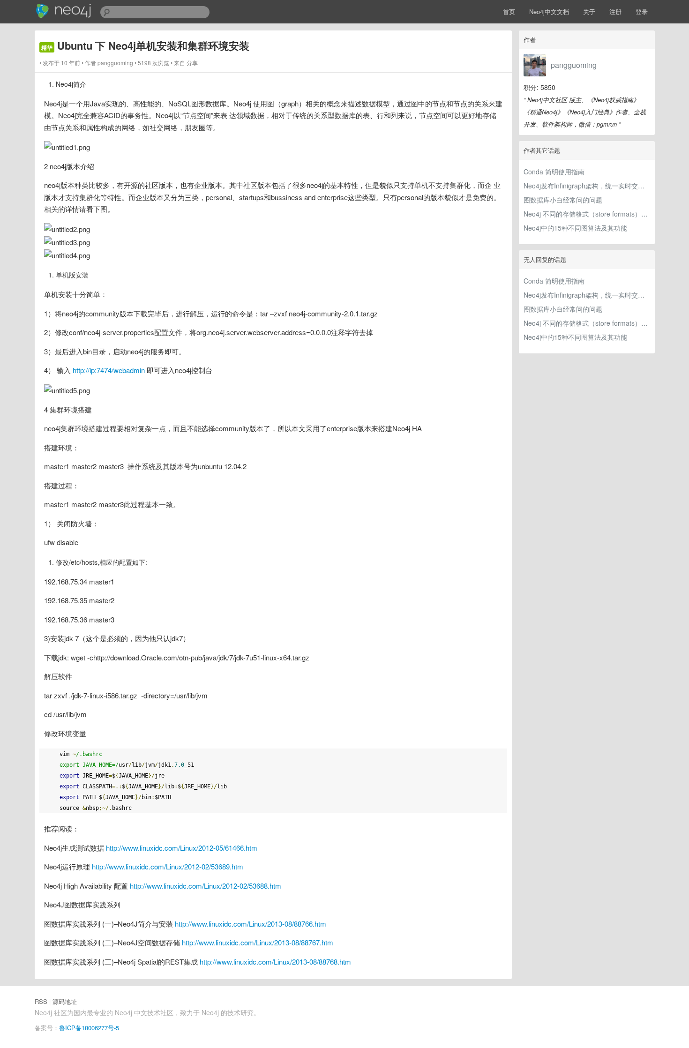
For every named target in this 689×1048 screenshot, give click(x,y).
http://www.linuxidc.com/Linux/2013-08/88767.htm (257, 942)
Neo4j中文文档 (549, 11)
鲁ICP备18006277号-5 (89, 1027)
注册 (615, 11)
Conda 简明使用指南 (554, 171)
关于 (589, 11)
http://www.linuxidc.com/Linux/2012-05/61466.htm (181, 848)
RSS (41, 1001)
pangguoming (574, 65)
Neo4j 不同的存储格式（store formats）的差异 (587, 213)
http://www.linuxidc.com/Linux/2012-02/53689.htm (167, 866)
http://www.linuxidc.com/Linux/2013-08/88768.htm (275, 961)
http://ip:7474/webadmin (109, 370)
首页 (509, 11)
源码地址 (64, 1001)
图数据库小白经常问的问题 (563, 199)
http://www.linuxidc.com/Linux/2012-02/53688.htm (205, 886)
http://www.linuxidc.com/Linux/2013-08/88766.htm (250, 923)
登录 (642, 11)
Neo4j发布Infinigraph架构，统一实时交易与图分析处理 (587, 185)
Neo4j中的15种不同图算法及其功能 (575, 227)
